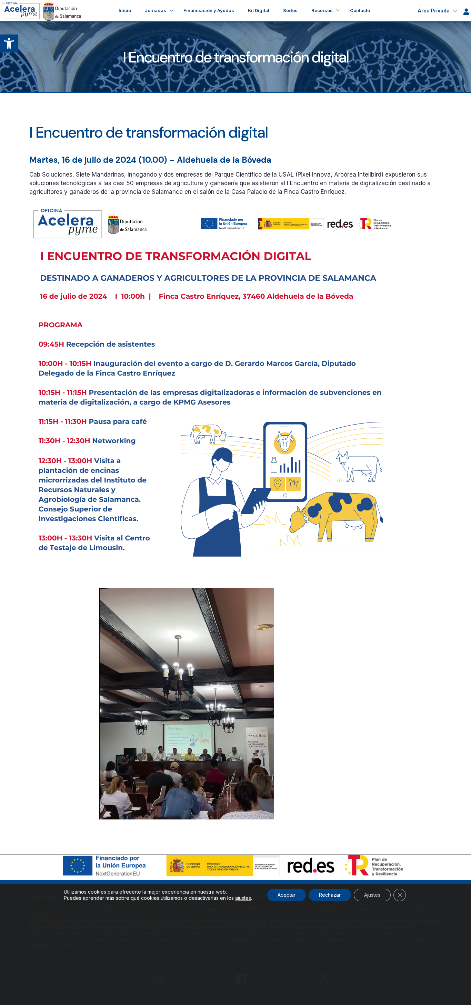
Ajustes (372, 895)
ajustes (243, 898)
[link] (9, 43)
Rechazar (330, 895)
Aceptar (286, 895)
